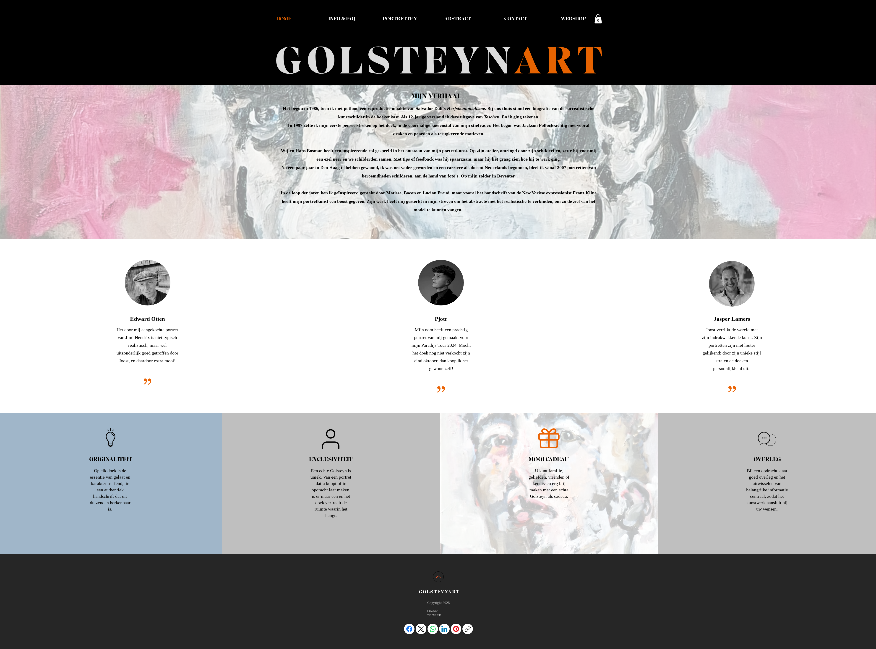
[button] (598, 18)
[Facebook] (409, 629)
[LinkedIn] (444, 629)
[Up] (438, 576)
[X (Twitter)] (421, 629)
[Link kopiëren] (467, 629)
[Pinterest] (456, 629)
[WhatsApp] (433, 629)
